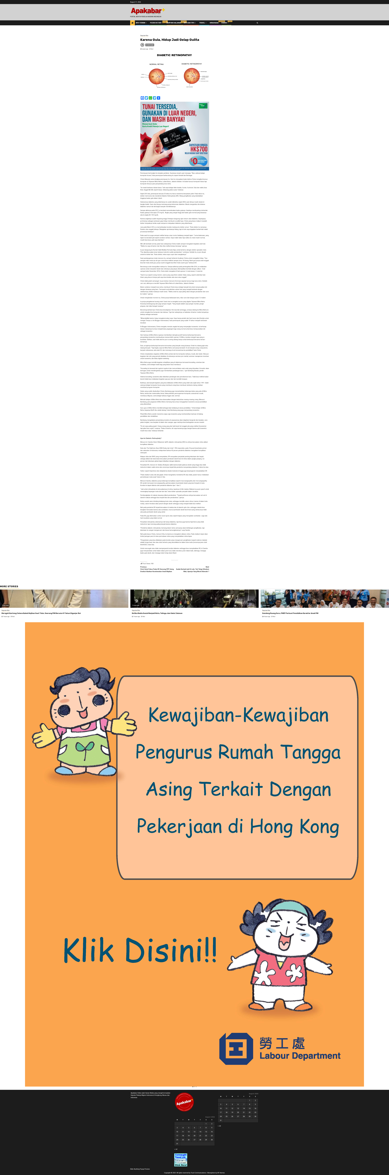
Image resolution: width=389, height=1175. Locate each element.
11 (183, 1132)
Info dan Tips (189, 23)
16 (212, 1132)
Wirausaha (214, 23)
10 (177, 1132)
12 (189, 1132)
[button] (193, 1087)
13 (194, 1132)
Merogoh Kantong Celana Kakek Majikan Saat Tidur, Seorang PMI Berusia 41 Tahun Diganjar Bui (41, 613)
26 (189, 1140)
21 (200, 1136)
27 (194, 1140)
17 (177, 1136)
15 (206, 1132)
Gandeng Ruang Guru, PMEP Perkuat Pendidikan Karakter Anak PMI (290, 613)
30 (212, 1140)
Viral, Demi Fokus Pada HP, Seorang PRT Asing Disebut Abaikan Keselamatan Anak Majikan (157, 569)
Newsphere (211, 1173)
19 (189, 1136)
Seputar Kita (144, 35)
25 (183, 1140)
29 (206, 1140)
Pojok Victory (157, 23)
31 (177, 1144)
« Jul (175, 1149)
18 (183, 1136)
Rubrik (225, 23)
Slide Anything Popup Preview (140, 1169)
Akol (152, 49)
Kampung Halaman (173, 23)
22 (206, 1136)
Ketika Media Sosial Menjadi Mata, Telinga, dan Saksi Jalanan (157, 613)
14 (200, 1132)
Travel (202, 23)
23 (212, 1136)
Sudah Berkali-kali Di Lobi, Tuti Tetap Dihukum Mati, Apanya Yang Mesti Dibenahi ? (192, 569)
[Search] (257, 23)
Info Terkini (140, 23)
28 (200, 1140)
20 (194, 1136)
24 (177, 1140)
